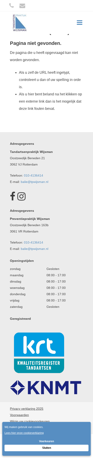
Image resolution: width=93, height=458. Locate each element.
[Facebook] (12, 198)
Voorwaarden (19, 415)
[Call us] (11, 5)
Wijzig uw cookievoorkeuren (30, 421)
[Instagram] (21, 198)
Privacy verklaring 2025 (26, 408)
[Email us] (22, 5)
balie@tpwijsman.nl (34, 182)
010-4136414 (33, 175)
